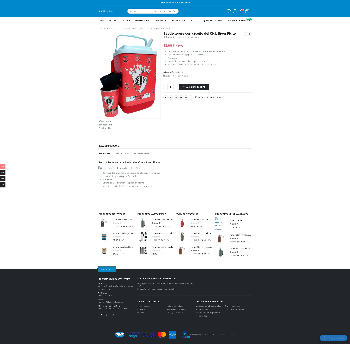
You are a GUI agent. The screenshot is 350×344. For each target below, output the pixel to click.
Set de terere (176, 76)
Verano (185, 76)
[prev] (245, 34)
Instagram (107, 314)
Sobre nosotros (178, 21)
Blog (193, 21)
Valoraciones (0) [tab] (142, 153)
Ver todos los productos (240, 20)
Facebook (165, 97)
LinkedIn (176, 97)
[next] (250, 34)
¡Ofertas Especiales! (213, 21)
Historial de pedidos (175, 306)
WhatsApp (191, 97)
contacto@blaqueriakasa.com (110, 302)
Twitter (170, 97)
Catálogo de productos (176, 312)
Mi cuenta (114, 21)
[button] (333, 338)
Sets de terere (177, 72)
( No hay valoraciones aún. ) (187, 37)
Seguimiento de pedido (176, 309)
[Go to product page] (104, 223)
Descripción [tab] (104, 153)
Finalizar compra (143, 21)
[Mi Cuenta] (235, 11)
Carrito (127, 21)
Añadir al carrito (195, 87)
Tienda (101, 21)
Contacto (161, 21)
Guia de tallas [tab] (122, 153)
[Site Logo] (106, 11)
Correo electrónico (186, 97)
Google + (181, 97)
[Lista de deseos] (229, 11)
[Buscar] (174, 11)
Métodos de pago (203, 316)
